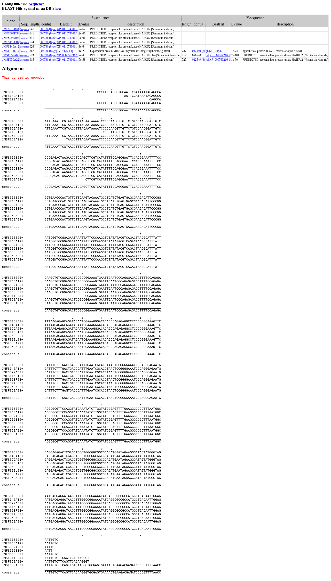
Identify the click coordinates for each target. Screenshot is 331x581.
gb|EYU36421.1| (63, 51)
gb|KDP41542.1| (215, 51)
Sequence (36, 4)
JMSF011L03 (10, 51)
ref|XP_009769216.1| (218, 55)
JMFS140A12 (10, 46)
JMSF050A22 (10, 59)
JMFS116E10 (10, 42)
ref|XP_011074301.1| (65, 29)
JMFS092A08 (10, 38)
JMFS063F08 (10, 33)
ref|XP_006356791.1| (65, 55)
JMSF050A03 (10, 55)
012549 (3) (198, 51)
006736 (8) (46, 29)
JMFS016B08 (10, 29)
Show (57, 8)
